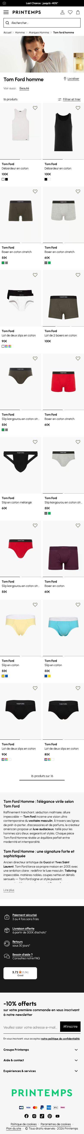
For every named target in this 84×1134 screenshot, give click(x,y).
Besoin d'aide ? (22, 954)
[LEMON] (3, 676)
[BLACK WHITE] (3, 346)
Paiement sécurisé (24, 915)
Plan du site (13, 1128)
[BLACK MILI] (6, 346)
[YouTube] (57, 1116)
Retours (17, 942)
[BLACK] (6, 179)
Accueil (7, 32)
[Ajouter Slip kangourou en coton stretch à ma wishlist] (35, 358)
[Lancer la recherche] (7, 23)
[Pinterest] (49, 1116)
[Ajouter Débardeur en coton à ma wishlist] (35, 108)
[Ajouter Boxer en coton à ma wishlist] (78, 525)
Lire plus (8, 890)
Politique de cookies (24, 1124)
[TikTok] (42, 1116)
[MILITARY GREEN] (3, 430)
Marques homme (39, 32)
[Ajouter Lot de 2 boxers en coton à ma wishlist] (78, 275)
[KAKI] (3, 262)
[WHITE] (3, 179)
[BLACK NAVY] (10, 346)
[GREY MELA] (6, 262)
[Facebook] (26, 1116)
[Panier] (78, 12)
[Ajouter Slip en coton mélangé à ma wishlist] (35, 442)
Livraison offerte (23, 928)
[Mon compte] (62, 12)
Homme (20, 32)
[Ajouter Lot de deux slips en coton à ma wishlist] (35, 275)
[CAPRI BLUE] (6, 676)
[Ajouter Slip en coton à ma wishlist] (35, 605)
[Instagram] (34, 1116)
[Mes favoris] (70, 12)
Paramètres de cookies (56, 1124)
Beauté (24, 88)
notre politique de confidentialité (60, 1038)
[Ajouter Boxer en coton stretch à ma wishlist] (35, 191)
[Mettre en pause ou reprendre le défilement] (4, 3)
